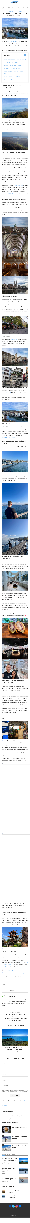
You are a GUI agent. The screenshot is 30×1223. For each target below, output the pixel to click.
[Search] (28, 2)
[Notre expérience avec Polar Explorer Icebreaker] (23, 1180)
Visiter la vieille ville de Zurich (11, 62)
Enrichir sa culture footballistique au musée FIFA (14, 72)
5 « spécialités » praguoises (19, 1127)
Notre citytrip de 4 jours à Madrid (19, 1146)
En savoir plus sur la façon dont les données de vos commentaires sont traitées (15, 1103)
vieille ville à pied (19, 185)
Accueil (3, 7)
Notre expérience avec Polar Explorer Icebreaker (9, 1178)
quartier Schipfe (14, 339)
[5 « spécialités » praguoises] (6, 1129)
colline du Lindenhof (6, 392)
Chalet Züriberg (5, 966)
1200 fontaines (11, 193)
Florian (12, 15)
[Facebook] (9, 1118)
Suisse (4, 984)
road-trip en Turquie (11, 41)
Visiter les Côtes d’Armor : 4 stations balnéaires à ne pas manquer (9, 1160)
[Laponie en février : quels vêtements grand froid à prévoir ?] (23, 1171)
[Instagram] (17, 1118)
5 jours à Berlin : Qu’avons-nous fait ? (19, 1137)
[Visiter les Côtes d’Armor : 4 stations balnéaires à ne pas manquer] (15, 1037)
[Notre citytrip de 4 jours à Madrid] (6, 1148)
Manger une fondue (8, 79)
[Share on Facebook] (19, 990)
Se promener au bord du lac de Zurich (12, 65)
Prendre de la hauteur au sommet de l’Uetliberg (15, 59)
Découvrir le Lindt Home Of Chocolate (13, 68)
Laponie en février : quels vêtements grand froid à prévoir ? (8, 1170)
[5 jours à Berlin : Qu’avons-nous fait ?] (6, 1139)
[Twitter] (13, 1118)
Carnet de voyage (11, 7)
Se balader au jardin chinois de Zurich (13, 76)
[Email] (20, 1206)
